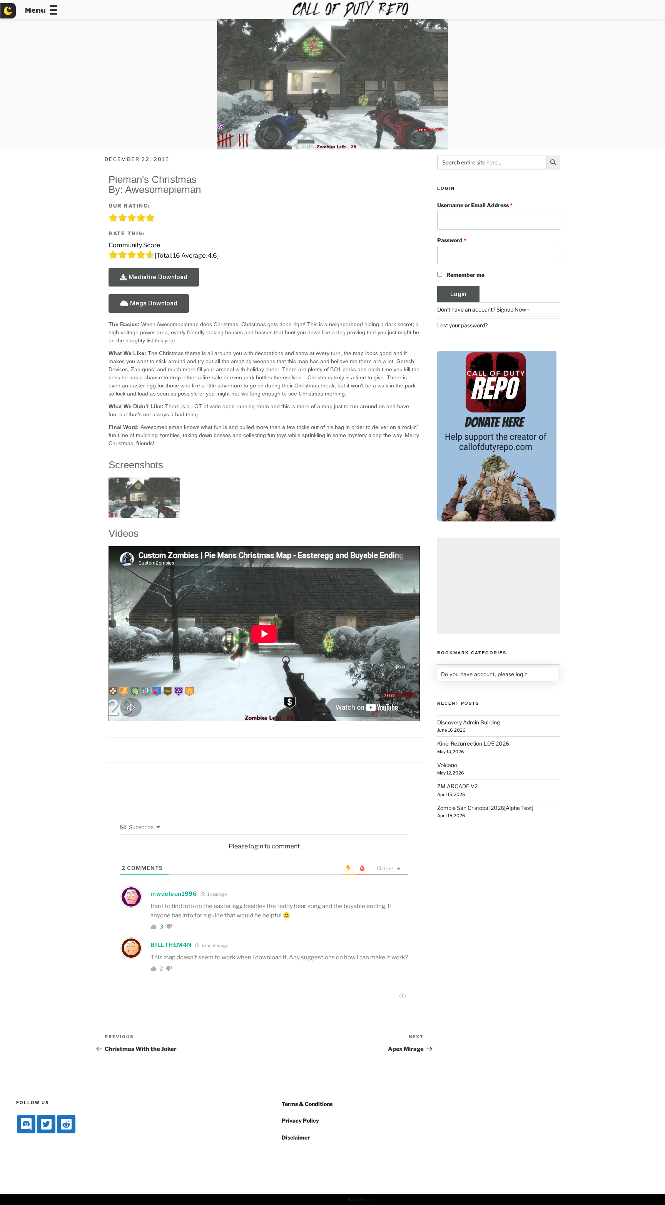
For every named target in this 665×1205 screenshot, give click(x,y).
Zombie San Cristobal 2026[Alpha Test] (485, 807)
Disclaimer (296, 1137)
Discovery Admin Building (468, 722)
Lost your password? (462, 325)
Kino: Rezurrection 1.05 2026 (473, 743)
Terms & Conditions (307, 1104)
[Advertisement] (498, 586)
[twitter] (46, 1124)
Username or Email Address (475, 205)
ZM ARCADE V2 (457, 786)
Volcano (447, 765)
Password (451, 240)
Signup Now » (513, 309)
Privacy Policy (300, 1120)
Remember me (465, 275)
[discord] (26, 1124)
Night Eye (358, 1199)
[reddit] (66, 1124)
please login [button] (513, 674)
